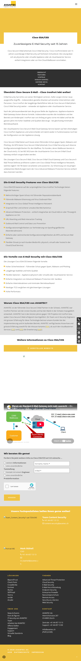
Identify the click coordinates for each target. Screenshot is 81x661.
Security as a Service (50, 600)
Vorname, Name (42, 464)
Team (10, 620)
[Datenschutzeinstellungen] (4, 657)
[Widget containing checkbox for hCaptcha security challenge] (20, 486)
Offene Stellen (13, 626)
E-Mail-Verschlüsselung (51, 587)
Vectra (10, 595)
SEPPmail (11, 592)
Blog (9, 636)
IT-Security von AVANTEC (17, 618)
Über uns (13, 609)
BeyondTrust (13, 580)
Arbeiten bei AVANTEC (16, 623)
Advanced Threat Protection (53, 580)
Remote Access (48, 597)
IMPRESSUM (38, 652)
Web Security (47, 602)
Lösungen (13, 576)
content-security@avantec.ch (56, 523)
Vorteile (41, 77)
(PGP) (44, 632)
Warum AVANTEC (41, 80)
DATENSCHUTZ (21, 652)
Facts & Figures (14, 615)
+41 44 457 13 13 (51, 520)
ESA (47, 326)
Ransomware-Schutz (50, 595)
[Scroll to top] (77, 656)
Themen (46, 576)
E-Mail (38, 470)
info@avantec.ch (49, 629)
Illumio (10, 590)
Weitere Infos (41, 82)
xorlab (10, 597)
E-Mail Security (48, 585)
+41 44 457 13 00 (56, 625)
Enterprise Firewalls (50, 592)
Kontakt (41, 84)
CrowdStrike (12, 585)
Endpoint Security (49, 590)
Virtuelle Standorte (15, 633)
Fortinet (11, 587)
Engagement (13, 628)
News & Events (13, 613)
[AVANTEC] (10, 4)
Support (11, 631)
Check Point (12, 582)
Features (41, 75)
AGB (10, 652)
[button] (76, 4)
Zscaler (10, 600)
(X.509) (50, 632)
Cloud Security (48, 582)
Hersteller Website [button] (41, 348)
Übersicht (41, 72)
